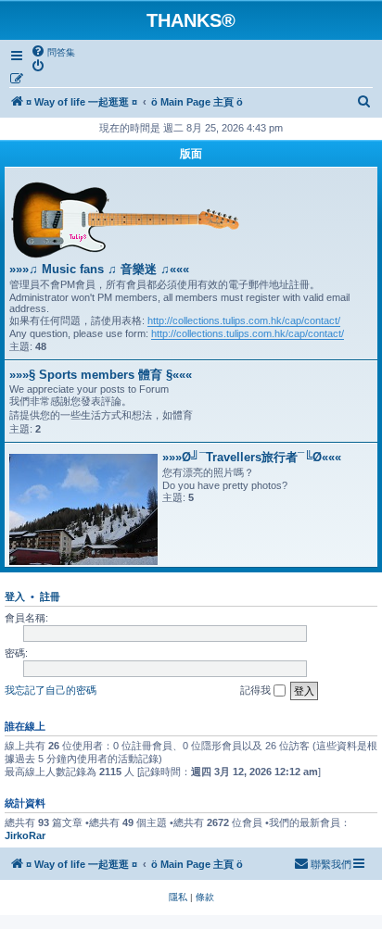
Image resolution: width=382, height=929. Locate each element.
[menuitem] (53, 51)
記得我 (257, 690)
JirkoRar (25, 835)
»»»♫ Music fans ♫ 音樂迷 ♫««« (99, 269)
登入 (15, 596)
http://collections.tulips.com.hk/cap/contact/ (243, 320)
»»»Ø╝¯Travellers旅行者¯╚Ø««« (251, 457)
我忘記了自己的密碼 (50, 690)
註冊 (50, 596)
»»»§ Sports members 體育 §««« (100, 375)
